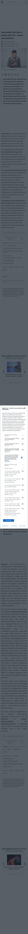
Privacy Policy (22, 525)
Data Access (14, 525)
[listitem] (14, 435)
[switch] (22, 439)
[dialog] (14, 467)
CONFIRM (8, 520)
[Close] (25, 408)
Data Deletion (5, 525)
